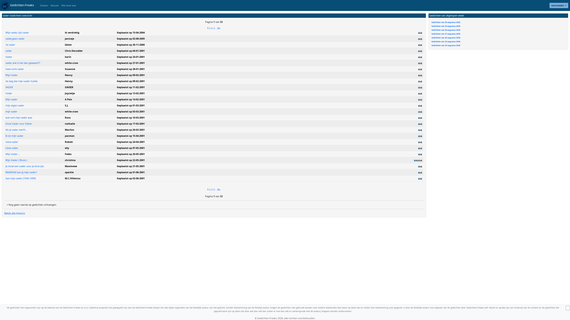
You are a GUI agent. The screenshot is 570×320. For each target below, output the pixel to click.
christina (70, 160)
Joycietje (70, 93)
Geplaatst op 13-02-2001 (131, 93)
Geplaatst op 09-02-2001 (131, 75)
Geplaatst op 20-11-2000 (131, 44)
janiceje (69, 38)
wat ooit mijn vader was (19, 117)
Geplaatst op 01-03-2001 (131, 105)
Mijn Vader (11, 75)
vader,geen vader (15, 38)
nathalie (70, 123)
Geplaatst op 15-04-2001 (131, 135)
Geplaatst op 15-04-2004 (131, 32)
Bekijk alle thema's (14, 213)
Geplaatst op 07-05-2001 (131, 148)
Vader (9, 57)
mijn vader (11, 111)
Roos (68, 117)
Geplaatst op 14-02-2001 (131, 99)
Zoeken (43, 5)
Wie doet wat (68, 5)
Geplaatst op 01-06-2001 (131, 172)
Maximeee (71, 166)
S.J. (66, 105)
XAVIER (69, 87)
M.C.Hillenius (72, 178)
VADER (9, 87)
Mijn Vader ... (13, 154)
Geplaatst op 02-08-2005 (131, 38)
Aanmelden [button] (558, 5)
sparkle (69, 172)
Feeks (68, 154)
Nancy (68, 75)
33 (218, 28)
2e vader (10, 44)
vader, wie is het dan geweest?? (23, 63)
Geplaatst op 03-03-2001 (131, 111)
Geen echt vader (14, 69)
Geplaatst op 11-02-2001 (131, 87)
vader (8, 50)
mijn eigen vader (15, 105)
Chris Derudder (74, 50)
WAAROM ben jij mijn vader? (21, 172)
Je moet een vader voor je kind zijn (25, 166)
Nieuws (55, 5)
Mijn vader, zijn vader (17, 32)
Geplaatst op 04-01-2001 (131, 50)
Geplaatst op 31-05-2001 (131, 166)
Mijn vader (11, 99)
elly (67, 148)
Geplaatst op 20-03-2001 (131, 129)
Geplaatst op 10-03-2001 (131, 117)
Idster (68, 44)
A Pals (68, 99)
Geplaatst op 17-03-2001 (131, 123)
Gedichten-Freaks (21, 5)
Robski (69, 142)
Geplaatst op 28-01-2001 (131, 69)
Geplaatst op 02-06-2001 (131, 178)
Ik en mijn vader (14, 135)
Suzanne (70, 69)
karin (68, 57)
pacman (70, 135)
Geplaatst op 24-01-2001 (131, 57)
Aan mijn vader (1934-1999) (20, 178)
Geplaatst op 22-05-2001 (131, 160)
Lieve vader (12, 142)
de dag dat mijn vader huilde (21, 81)
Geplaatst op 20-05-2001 (131, 154)
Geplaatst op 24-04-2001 (131, 142)
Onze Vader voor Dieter (19, 123)
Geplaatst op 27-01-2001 (131, 63)
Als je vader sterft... (16, 129)
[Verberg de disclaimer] (568, 308)
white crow (71, 63)
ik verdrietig (72, 32)
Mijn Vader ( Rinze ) (16, 160)
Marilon (69, 129)
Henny (69, 81)
